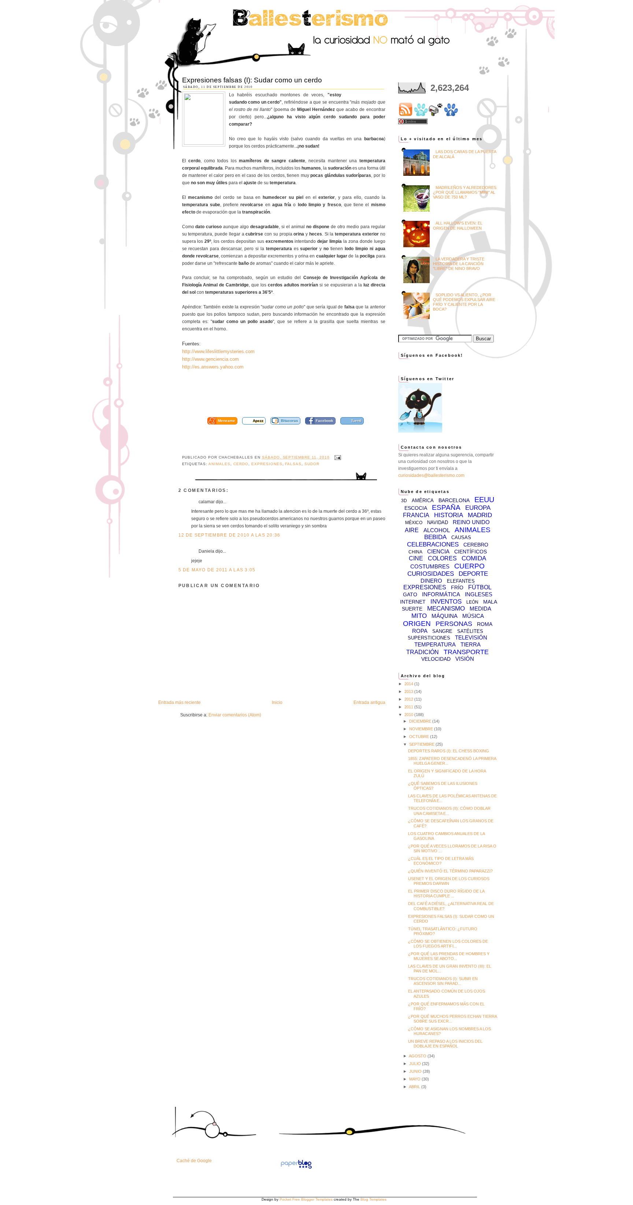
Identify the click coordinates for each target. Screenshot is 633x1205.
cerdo (240, 464)
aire (412, 530)
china (415, 552)
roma (484, 624)
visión (464, 659)
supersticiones (429, 638)
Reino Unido (471, 522)
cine (416, 558)
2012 (409, 699)
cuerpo (469, 566)
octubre (419, 736)
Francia (416, 515)
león (472, 602)
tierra (470, 644)
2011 (409, 707)
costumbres (429, 566)
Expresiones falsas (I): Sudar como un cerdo (252, 80)
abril (415, 1086)
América (423, 500)
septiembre (422, 744)
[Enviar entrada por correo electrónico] (337, 457)
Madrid (480, 515)
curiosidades (430, 573)
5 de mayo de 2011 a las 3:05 (217, 569)
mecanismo (446, 608)
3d (404, 500)
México (413, 522)
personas (454, 623)
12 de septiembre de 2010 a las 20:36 (229, 535)
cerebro (475, 545)
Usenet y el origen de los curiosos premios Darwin (448, 881)
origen (417, 623)
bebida (435, 537)
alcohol (436, 530)
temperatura (435, 644)
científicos (470, 552)
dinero (431, 581)
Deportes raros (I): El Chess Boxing (448, 751)
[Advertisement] (292, 395)
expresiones (266, 464)
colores (442, 558)
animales (219, 464)
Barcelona (454, 500)
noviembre (421, 729)
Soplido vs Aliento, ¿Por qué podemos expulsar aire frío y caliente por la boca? (464, 302)
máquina (445, 616)
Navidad (437, 522)
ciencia (438, 551)
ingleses (478, 594)
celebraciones (433, 544)
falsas (293, 464)
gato (410, 594)
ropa (419, 631)
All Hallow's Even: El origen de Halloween (457, 225)
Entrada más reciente (179, 702)
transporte (466, 652)
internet (413, 602)
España (446, 507)
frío (457, 587)
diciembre (420, 721)
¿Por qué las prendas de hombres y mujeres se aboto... (448, 956)
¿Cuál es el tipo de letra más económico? (441, 860)
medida (480, 608)
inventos (446, 601)
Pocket (285, 1199)
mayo (415, 1079)
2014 (409, 684)
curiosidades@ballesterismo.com (431, 475)
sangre (442, 631)
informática (441, 594)
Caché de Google (194, 1160)
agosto (418, 1056)
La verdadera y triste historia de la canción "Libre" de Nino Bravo (458, 264)
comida (474, 558)
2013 (409, 691)
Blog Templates (373, 1199)
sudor (311, 464)
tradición (422, 652)
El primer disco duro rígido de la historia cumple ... (446, 893)
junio (416, 1071)
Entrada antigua (369, 702)
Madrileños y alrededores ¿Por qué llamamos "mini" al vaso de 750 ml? (464, 192)
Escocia (415, 508)
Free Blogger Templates (312, 1199)
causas (461, 537)
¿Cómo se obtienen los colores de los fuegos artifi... (448, 943)
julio (415, 1063)
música (473, 616)
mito (419, 615)
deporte (473, 573)
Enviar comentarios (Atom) (234, 715)
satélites (470, 631)
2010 (409, 714)
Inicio (277, 702)
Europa (478, 507)
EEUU (484, 500)
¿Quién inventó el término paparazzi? (450, 871)
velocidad (436, 659)
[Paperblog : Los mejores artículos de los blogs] (296, 1168)
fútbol (480, 587)
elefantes (461, 581)
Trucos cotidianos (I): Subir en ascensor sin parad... (443, 981)
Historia (448, 515)
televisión (471, 637)
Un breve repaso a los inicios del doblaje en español (445, 1043)
